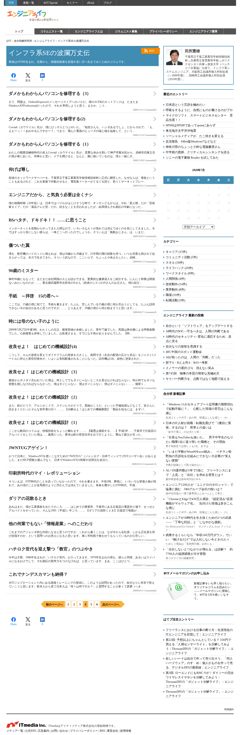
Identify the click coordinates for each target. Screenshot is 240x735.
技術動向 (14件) (176, 284)
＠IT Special (50, 2)
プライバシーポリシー (163, 31)
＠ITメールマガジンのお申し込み (186, 573)
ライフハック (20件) (179, 268)
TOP (11, 2)
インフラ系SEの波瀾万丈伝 (73, 40)
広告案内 (43, 730)
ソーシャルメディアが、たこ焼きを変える (195, 136)
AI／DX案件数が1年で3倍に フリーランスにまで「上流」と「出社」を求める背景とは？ (198, 473)
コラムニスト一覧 (51, 31)
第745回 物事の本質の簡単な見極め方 (192, 373)
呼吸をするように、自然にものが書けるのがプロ (199, 110)
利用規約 (229, 709)
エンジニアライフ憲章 (203, 31)
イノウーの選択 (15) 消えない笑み (190, 368)
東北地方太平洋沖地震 (181, 130)
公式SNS (30, 730)
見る (27, 80)
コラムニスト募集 (126, 31)
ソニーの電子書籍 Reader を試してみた (192, 157)
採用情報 (125, 730)
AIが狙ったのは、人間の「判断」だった (193, 357)
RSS (151, 50)
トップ (19, 31)
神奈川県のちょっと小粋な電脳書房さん (193, 147)
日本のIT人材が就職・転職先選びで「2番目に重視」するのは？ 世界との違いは (198, 425)
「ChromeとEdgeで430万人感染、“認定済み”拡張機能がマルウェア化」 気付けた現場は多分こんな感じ (199, 503)
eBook (90, 2)
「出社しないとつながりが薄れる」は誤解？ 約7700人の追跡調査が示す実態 (199, 552)
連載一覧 (28, 2)
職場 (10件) (173, 295)
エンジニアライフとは (89, 31)
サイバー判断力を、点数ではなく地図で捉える (198, 379)
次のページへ (110, 604)
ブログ (107, 2)
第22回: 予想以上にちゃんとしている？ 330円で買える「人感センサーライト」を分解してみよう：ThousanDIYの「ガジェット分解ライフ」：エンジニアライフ (200, 646)
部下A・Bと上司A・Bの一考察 (187, 362)
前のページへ (54, 604)
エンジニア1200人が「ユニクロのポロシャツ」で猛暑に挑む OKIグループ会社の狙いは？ (199, 487)
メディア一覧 (14, 730)
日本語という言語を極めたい (185, 104)
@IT (8, 40)
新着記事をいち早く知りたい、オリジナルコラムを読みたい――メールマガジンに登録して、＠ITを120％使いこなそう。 (213, 591)
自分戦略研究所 (23, 40)
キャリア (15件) (176, 252)
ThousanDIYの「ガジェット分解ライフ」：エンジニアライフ (200, 694)
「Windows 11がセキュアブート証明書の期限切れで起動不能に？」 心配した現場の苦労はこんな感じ (199, 409)
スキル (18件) (175, 262)
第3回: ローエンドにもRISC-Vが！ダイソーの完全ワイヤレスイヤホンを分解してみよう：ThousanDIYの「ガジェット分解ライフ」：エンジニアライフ (200, 679)
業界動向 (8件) (175, 289)
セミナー (72, 2)
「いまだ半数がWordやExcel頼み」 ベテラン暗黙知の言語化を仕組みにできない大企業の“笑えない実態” (199, 456)
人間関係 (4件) (175, 278)
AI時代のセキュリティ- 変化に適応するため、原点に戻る (198, 339)
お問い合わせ (59, 730)
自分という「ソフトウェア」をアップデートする (199, 326)
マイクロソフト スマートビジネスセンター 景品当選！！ (199, 118)
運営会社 (112, 730)
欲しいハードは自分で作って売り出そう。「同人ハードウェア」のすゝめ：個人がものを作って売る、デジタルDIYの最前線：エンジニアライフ (199, 663)
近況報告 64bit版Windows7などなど (191, 141)
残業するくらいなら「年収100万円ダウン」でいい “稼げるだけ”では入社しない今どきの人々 (199, 537)
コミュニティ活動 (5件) (181, 257)
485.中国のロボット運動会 (184, 352)
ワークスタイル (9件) (180, 273)
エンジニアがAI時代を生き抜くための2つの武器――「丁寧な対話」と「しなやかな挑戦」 (198, 520)
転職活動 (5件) (175, 300)
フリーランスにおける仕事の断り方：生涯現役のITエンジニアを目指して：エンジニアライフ (199, 632)
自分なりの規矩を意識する (184, 346)
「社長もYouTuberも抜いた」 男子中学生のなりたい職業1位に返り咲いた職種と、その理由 (199, 440)
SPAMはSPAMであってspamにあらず (191, 125)
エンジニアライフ (33, 16)
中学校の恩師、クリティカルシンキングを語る (198, 152)
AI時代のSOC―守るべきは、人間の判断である (197, 331)
